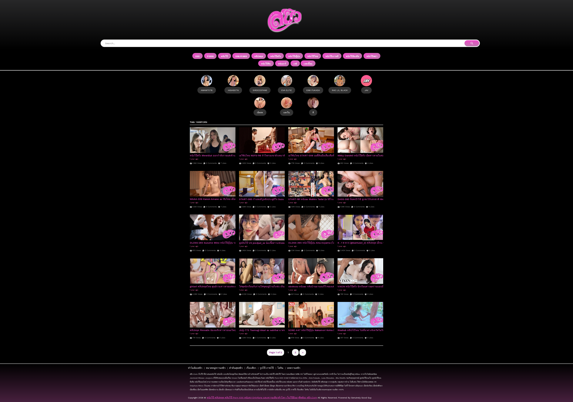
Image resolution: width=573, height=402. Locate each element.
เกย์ (295, 64)
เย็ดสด (260, 112)
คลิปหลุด (258, 56)
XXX (197, 56)
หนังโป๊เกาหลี (331, 56)
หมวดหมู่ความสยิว (215, 367)
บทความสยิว (293, 367)
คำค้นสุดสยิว (236, 367)
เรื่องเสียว (251, 367)
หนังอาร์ (282, 64)
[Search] (471, 43)
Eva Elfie (286, 90)
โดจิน (280, 367)
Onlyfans (241, 56)
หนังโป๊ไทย (312, 56)
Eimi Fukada (313, 90)
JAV (366, 90)
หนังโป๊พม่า (371, 56)
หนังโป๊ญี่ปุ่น (294, 56)
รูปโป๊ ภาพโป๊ (267, 367)
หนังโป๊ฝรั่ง (275, 56)
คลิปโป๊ (224, 56)
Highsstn (233, 90)
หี (313, 112)
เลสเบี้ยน (308, 64)
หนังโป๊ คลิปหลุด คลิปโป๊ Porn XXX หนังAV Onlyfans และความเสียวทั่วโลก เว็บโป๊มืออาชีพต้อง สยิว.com (262, 397)
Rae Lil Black (340, 90)
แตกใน (286, 112)
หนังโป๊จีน (266, 64)
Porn (210, 56)
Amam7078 (206, 90)
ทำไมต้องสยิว (195, 367)
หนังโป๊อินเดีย (352, 56)
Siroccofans (260, 90)
